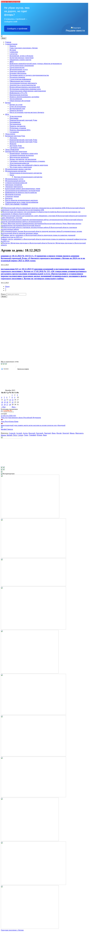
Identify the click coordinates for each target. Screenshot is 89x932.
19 (5, 402)
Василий (32, 433)
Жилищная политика (13, 194)
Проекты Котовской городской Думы (23, 142)
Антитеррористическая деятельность (23, 83)
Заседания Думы (16, 146)
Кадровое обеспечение (18, 73)
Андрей (19, 433)
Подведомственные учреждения (21, 58)
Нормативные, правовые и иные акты (24, 153)
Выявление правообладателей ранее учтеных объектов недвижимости (36, 63)
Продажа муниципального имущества (28, 177)
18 (2, 402)
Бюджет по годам (16, 104)
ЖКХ (12, 62)
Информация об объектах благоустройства (21, 192)
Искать (4, 296)
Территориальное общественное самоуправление (28, 91)
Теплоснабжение (16, 99)
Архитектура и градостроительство (23, 85)
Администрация (11, 44)
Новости (13, 46)
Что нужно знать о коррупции (21, 167)
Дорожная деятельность (14, 187)
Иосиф (58, 433)
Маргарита (79, 433)
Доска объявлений (12, 149)
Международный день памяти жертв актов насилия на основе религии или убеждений (33, 425)
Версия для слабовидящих (10, 2)
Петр (15, 435)
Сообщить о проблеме (17, 29)
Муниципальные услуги (19, 69)
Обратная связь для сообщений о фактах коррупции (29, 165)
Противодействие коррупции (16, 151)
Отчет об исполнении (18, 106)
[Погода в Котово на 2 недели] (23, 369)
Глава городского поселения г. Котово (24, 48)
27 (7, 404)
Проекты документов (17, 126)
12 (5, 400)
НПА (7, 114)
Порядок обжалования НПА (20, 130)
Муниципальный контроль (15, 181)
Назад (7, 286)
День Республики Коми (9, 421)
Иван (54, 433)
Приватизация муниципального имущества (26, 173)
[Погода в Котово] (15, 367)
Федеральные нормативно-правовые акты (25, 89)
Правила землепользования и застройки (24, 97)
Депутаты (13, 138)
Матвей (9, 435)
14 (10, 400)
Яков (45, 435)
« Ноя (3, 407)
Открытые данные (12, 196)
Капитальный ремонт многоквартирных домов (22, 188)
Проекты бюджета (16, 110)
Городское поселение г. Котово (12, 930)
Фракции (13, 144)
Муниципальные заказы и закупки (18, 169)
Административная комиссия (16, 183)
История (13, 50)
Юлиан (39, 435)
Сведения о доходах (17, 147)
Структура (13, 54)
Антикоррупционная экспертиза (22, 155)
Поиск (3, 294)
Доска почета (10, 134)
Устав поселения (16, 116)
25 (2, 404)
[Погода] (4, 368)
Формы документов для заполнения (23, 159)
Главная (8, 42)
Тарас (26, 435)
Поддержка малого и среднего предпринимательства (29, 75)
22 (12, 402)
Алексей (12, 433)
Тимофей (32, 435)
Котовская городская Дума (15, 136)
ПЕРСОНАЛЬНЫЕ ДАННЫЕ (16, 204)
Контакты (8, 198)
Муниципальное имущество (15, 171)
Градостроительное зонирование (22, 65)
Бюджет (8, 103)
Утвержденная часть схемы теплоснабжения (21, 202)
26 (5, 404)
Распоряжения (15, 122)
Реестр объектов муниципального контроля (21, 200)
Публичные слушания (18, 128)
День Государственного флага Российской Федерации (21, 417)
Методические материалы (19, 157)
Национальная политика (19, 95)
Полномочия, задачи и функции (21, 56)
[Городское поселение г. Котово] (2, 36)
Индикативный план (17, 108)
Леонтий (65, 433)
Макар (72, 433)
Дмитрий (47, 433)
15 (12, 400)
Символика (14, 52)
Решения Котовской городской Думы (23, 120)
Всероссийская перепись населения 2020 (25, 87)
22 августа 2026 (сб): (8, 416)
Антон (25, 433)
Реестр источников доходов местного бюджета (27, 112)
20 (7, 402)
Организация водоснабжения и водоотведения (22, 190)
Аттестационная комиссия (19, 163)
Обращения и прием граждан (20, 60)
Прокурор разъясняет (17, 71)
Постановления (15, 124)
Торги (12, 175)
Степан (20, 435)
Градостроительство (17, 67)
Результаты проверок (17, 77)
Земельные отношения (13, 185)
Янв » (14, 407)
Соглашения (14, 132)
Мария (3, 435)
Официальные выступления (20, 81)
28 (10, 404)
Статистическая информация (20, 79)
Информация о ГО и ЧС (18, 93)
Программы (14, 118)
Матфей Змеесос (7, 429)
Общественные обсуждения (20, 101)
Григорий (39, 433)
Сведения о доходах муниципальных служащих (27, 161)
